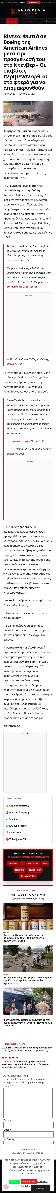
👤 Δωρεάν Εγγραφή (17, 812)
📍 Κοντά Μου (13, 832)
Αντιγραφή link (28, 876)
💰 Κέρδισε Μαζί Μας (17, 805)
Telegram (19, 870)
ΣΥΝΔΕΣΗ (22, 2)
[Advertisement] (28, 325)
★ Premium (12, 819)
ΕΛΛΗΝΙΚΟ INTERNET (26, 21)
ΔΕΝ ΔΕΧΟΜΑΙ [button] (29, 1181)
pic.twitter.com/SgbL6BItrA (22, 286)
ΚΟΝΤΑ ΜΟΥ (39, 21)
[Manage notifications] (6, 1186)
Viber (45, 863)
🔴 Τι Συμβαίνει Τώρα (17, 839)
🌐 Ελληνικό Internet (17, 826)
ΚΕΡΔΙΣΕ (42, 2)
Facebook (13, 863)
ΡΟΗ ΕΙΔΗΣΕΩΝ (12, 21)
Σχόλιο (8, 1086)
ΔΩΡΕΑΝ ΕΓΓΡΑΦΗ (33, 2)
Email (7, 1129)
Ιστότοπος (9, 1139)
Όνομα (8, 1120)
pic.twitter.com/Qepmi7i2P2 (29, 441)
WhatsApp (33, 863)
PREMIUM (48, 2)
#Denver (30, 409)
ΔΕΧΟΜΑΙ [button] (14, 1182)
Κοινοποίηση (35, 870)
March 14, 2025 (16, 364)
